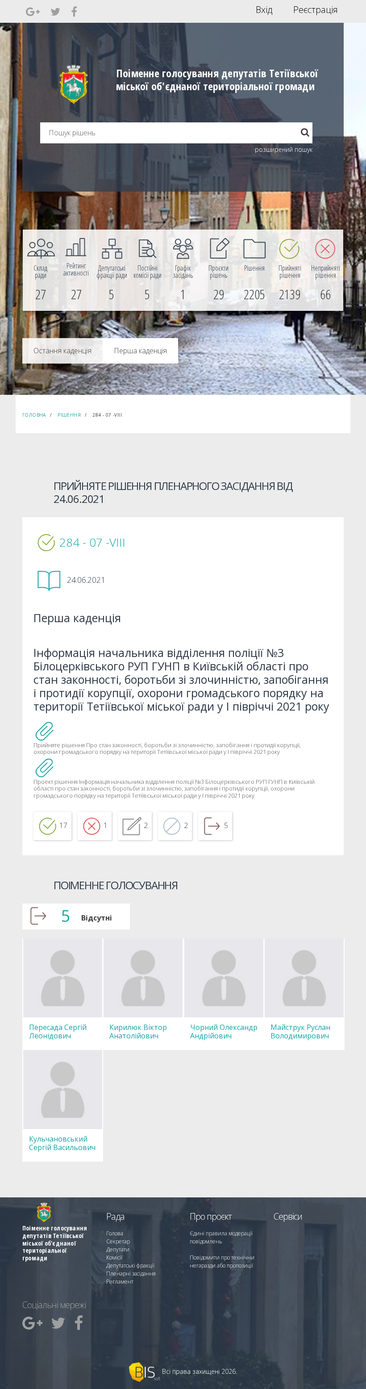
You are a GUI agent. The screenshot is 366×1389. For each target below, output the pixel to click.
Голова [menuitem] (114, 1233)
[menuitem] (40, 270)
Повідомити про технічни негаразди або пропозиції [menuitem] (222, 1261)
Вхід (264, 9)
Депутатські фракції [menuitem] (130, 1265)
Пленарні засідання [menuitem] (131, 1273)
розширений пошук (283, 149)
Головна (34, 415)
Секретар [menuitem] (118, 1241)
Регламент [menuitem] (119, 1281)
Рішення (69, 415)
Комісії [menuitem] (114, 1257)
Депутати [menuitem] (117, 1249)
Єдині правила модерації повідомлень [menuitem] (221, 1237)
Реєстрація (315, 9)
